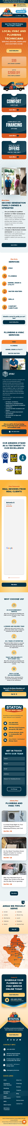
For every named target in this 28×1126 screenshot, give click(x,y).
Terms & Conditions (13, 1121)
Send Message (14, 789)
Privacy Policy (5, 1121)
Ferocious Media (21, 1123)
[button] (23, 9)
